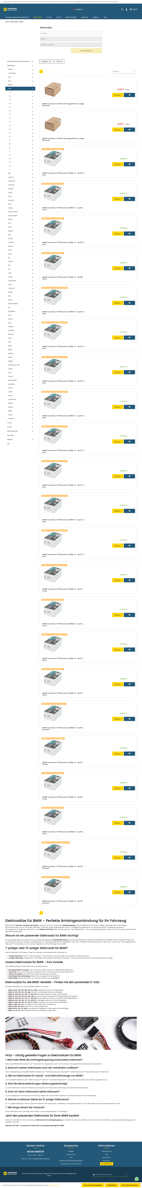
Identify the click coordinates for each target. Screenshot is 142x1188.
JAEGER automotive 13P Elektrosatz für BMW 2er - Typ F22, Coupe (62, 590)
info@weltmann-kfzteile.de (41, 1159)
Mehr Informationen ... (55, 1185)
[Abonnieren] (126, 1174)
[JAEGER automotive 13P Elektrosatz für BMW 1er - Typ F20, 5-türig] (52, 297)
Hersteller (45, 61)
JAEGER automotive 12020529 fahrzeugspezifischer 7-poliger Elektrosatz (63, 139)
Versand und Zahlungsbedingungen (71, 1161)
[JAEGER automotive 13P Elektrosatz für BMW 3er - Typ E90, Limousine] (52, 713)
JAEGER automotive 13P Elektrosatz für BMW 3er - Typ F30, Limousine (62, 867)
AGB (106, 1154)
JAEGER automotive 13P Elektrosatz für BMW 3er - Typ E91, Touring (62, 763)
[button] (32, 61)
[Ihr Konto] (93, 9)
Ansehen (117, 95)
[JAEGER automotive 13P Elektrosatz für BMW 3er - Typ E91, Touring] (52, 748)
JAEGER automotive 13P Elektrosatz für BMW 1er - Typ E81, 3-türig (63, 174)
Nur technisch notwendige (93, 1185)
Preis (58, 61)
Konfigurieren (111, 1185)
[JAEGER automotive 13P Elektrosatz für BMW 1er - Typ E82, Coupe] (52, 193)
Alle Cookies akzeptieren (130, 1185)
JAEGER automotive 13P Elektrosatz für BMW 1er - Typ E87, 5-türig (63, 243)
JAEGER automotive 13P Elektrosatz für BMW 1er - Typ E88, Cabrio (62, 278)
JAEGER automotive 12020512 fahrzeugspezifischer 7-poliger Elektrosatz (63, 104)
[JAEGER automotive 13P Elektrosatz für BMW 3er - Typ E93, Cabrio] (52, 817)
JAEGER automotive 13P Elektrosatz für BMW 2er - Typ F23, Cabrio (62, 659)
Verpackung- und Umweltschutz (71, 1164)
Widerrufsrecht (106, 1151)
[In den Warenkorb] (129, 95)
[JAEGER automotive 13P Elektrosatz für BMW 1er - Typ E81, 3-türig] (52, 159)
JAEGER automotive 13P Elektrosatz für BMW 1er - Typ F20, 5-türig (63, 312)
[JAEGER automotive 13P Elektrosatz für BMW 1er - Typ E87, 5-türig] (52, 228)
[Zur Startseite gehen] (111, 9)
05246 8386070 (35, 1151)
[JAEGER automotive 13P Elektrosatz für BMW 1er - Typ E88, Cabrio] (52, 263)
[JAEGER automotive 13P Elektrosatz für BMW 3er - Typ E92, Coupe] (52, 783)
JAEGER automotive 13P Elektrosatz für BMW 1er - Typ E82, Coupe (62, 209)
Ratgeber (71, 1151)
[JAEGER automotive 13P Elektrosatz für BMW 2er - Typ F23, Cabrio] (52, 644)
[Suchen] (88, 9)
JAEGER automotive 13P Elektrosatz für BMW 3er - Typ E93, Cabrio (62, 833)
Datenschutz (106, 1157)
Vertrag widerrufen (106, 1164)
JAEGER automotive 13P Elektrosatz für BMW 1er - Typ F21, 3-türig (63, 451)
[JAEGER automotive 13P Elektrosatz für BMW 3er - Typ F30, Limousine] (52, 852)
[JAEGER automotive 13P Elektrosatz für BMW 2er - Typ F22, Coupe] (52, 575)
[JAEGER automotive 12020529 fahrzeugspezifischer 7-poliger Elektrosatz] (52, 124)
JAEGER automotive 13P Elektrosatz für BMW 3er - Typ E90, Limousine (62, 728)
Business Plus (71, 1154)
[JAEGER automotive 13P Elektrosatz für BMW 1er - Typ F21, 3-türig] (52, 436)
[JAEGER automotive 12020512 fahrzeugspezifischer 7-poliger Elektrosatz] (52, 89)
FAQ (71, 1157)
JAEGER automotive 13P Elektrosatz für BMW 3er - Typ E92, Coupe (62, 798)
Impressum (106, 1161)
